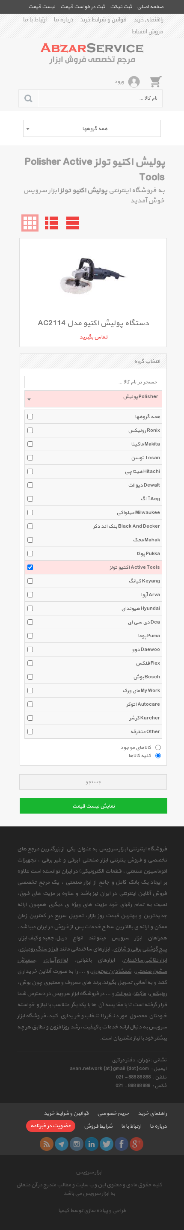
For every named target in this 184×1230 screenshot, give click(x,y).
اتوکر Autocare (143, 704)
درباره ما (63, 20)
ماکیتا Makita (145, 444)
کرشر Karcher (144, 718)
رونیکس (158, 993)
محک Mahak (146, 540)
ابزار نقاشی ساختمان (145, 960)
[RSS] (46, 1144)
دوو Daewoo (146, 650)
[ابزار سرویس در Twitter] (106, 1144)
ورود (119, 82)
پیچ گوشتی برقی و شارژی (140, 949)
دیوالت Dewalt (144, 485)
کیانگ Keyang (144, 581)
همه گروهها (147, 417)
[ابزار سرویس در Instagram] (76, 1144)
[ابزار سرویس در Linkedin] (91, 1144)
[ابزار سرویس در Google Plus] (136, 1144)
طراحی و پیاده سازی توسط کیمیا (92, 1210)
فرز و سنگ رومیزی (38, 949)
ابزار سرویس (89, 1172)
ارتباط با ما (35, 20)
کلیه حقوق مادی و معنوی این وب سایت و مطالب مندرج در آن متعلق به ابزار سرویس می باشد (89, 1189)
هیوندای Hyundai (140, 608)
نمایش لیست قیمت (93, 806)
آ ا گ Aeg (150, 499)
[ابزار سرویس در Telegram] (61, 1144)
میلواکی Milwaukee (138, 513)
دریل (61, 938)
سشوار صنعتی (151, 971)
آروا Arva (150, 595)
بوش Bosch (146, 677)
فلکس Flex (148, 663)
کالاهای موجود (135, 747)
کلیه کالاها (139, 755)
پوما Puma (149, 636)
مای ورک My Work (141, 691)
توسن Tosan (145, 458)
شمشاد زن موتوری (111, 971)
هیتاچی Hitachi (142, 471)
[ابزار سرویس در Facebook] (121, 1144)
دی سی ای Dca (144, 622)
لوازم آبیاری (55, 960)
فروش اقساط (147, 32)
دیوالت (123, 993)
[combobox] (92, 128)
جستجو (93, 782)
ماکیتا (140, 993)
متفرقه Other (145, 732)
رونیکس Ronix (144, 430)
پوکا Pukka (148, 554)
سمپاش (26, 960)
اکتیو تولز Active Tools (135, 567)
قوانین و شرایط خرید (103, 20)
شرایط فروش (98, 1126)
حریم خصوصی (113, 1113)
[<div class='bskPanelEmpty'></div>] (156, 81)
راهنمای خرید (148, 20)
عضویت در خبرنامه (50, 1126)
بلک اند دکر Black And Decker (126, 526)
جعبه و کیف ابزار (36, 938)
